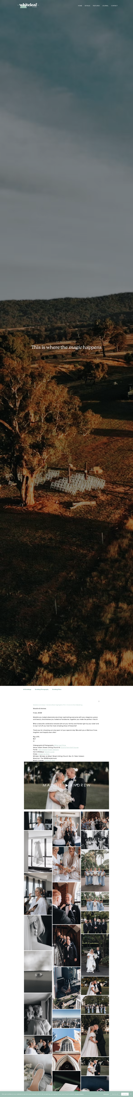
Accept (125, 1094)
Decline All (115, 1094)
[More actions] (99, 701)
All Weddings (27, 689)
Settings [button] (106, 1094)
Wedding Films (56, 689)
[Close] (131, 1094)
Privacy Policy (79, 1094)
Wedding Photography (41, 689)
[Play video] (66, 785)
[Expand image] (38, 821)
